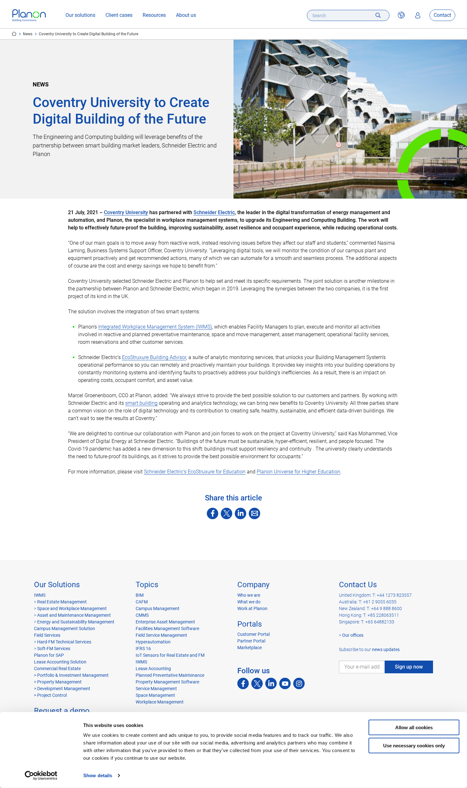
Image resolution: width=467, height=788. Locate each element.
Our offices (352, 635)
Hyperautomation (153, 641)
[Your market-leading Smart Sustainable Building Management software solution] (29, 15)
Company (253, 584)
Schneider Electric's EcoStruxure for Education (195, 472)
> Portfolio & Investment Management (71, 675)
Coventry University (126, 212)
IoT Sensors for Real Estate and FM (170, 655)
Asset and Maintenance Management (74, 615)
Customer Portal (253, 634)
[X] (226, 513)
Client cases (118, 15)
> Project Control (50, 695)
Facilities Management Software (167, 628)
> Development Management (62, 688)
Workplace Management (160, 701)
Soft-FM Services (53, 648)
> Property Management (58, 681)
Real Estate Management (62, 601)
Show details (97, 775)
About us (186, 15)
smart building (141, 403)
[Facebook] (212, 513)
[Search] (378, 15)
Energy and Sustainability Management (75, 621)
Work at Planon (252, 608)
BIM (140, 595)
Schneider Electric (214, 212)
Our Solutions (57, 584)
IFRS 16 (143, 648)
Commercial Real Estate (57, 668)
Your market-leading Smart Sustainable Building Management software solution (14, 34)
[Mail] (254, 513)
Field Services (47, 635)
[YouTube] (285, 683)
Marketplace (249, 647)
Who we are (248, 595)
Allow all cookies (414, 727)
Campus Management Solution (64, 628)
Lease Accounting (153, 668)
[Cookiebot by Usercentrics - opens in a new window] (41, 775)
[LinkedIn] (240, 513)
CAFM (142, 601)
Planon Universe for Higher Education (298, 472)
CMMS (142, 615)
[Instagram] (299, 683)
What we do (249, 601)
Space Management (155, 695)
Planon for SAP (49, 655)
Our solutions (80, 15)
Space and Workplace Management (72, 608)
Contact (442, 15)
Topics (147, 584)
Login (418, 15)
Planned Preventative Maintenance (170, 675)
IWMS (39, 595)
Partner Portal (251, 640)
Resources (154, 15)
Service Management (156, 688)
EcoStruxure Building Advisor (154, 357)
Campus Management (157, 608)
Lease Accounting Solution (60, 661)
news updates (386, 649)
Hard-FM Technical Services (64, 641)
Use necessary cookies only (414, 745)
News (27, 34)
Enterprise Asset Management (165, 621)
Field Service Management (161, 635)
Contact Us (358, 584)
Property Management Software (167, 681)
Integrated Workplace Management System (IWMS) (155, 327)
